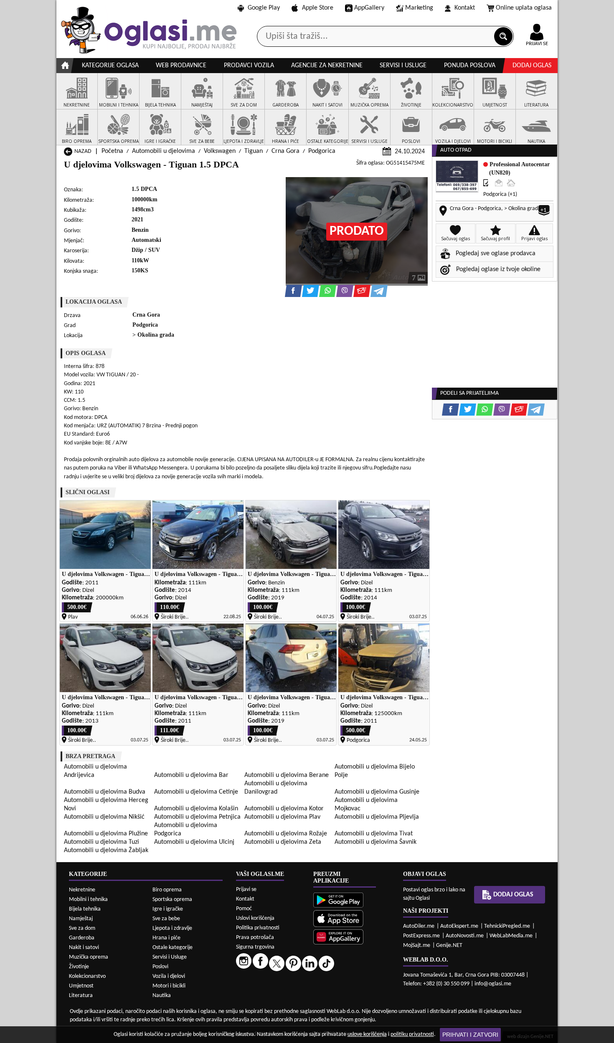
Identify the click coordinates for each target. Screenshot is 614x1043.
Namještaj (81, 919)
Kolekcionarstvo (87, 976)
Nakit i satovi (84, 947)
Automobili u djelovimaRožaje (285, 833)
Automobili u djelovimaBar (191, 775)
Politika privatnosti (257, 928)
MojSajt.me (416, 945)
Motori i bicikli (168, 986)
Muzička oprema (88, 957)
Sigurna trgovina (255, 947)
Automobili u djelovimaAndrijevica (95, 771)
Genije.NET (449, 945)
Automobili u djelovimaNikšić (104, 817)
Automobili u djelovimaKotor (284, 808)
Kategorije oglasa (110, 65)
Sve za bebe (166, 919)
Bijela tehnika (85, 909)
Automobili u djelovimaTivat (374, 833)
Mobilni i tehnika (88, 899)
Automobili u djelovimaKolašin (196, 808)
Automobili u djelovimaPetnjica (197, 817)
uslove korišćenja (367, 1034)
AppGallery (369, 8)
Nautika (161, 995)
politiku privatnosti (412, 1034)
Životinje (79, 967)
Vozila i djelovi (168, 976)
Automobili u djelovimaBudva (104, 792)
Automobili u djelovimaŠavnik (375, 842)
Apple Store (317, 8)
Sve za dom (82, 928)
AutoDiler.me (418, 926)
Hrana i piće (166, 938)
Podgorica (321, 151)
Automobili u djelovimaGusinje (377, 792)
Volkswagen (220, 151)
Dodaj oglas (532, 65)
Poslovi (160, 967)
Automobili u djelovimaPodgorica (185, 829)
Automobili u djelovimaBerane (286, 775)
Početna (112, 151)
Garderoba (81, 938)
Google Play (264, 8)
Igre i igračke (167, 909)
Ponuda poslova (469, 65)
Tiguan (253, 151)
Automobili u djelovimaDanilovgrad (275, 787)
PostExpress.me (421, 936)
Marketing (419, 8)
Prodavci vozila (249, 65)
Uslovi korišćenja (255, 918)
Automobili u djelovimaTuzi (101, 842)
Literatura (81, 995)
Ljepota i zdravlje (172, 928)
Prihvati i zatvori (470, 1034)
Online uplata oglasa (524, 8)
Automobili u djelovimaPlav (282, 817)
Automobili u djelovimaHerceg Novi (106, 804)
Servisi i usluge (403, 65)
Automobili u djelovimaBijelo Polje (375, 771)
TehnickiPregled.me (507, 926)
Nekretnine (82, 890)
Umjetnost (81, 986)
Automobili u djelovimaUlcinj (194, 842)
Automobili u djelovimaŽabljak (106, 850)
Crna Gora (285, 151)
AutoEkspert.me (459, 926)
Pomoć (244, 909)
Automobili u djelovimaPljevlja (377, 817)
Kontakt (464, 8)
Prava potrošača (255, 937)
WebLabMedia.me (511, 936)
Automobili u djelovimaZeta (282, 842)
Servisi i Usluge (169, 957)
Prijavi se (246, 889)
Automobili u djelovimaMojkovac (366, 804)
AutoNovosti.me (465, 936)
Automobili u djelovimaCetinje (196, 792)
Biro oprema (167, 890)
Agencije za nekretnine (327, 65)
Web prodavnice (181, 65)
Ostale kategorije (172, 947)
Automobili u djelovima (163, 151)
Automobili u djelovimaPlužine (106, 833)
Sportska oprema (172, 899)
